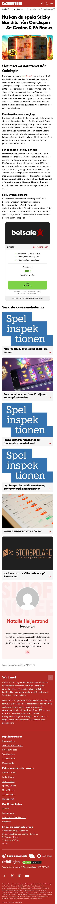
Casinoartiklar (8, 759)
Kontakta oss (8, 813)
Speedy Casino (9, 786)
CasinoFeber (7, 9)
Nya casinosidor (9, 750)
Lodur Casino (8, 777)
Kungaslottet (8, 799)
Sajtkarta (6, 822)
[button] (50, 677)
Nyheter (20, 9)
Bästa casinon (8, 741)
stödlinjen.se (34, 293)
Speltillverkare (8, 754)
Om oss (5, 809)
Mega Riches (8, 790)
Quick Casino (8, 781)
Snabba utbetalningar (12, 746)
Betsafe (27, 284)
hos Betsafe (27, 76)
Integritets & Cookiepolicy (14, 817)
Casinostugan (8, 795)
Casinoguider (8, 763)
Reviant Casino (9, 773)
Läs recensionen (40, 247)
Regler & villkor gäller (33, 291)
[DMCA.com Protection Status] (32, 862)
